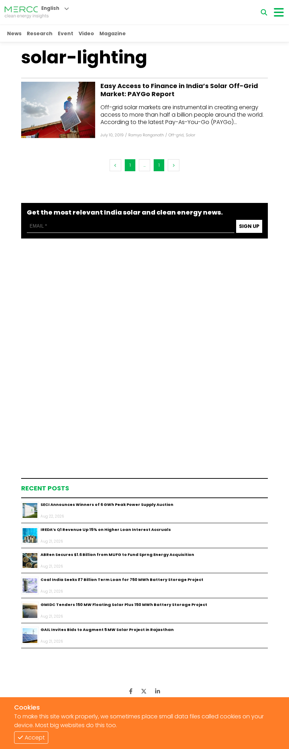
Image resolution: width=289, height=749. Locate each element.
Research (40, 33)
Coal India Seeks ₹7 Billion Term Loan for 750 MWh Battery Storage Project (122, 579)
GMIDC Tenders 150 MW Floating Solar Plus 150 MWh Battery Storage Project (124, 604)
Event (65, 33)
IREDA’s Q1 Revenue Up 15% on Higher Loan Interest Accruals (106, 529)
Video (86, 33)
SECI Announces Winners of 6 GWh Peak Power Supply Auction (107, 504)
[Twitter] (144, 691)
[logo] (26, 12)
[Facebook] (58, 110)
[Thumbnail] (30, 510)
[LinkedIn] (157, 691)
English (50, 8)
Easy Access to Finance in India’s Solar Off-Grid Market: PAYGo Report (179, 90)
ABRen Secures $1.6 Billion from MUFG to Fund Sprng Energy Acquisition (117, 554)
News (14, 33)
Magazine (112, 33)
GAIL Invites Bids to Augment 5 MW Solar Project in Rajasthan (107, 629)
